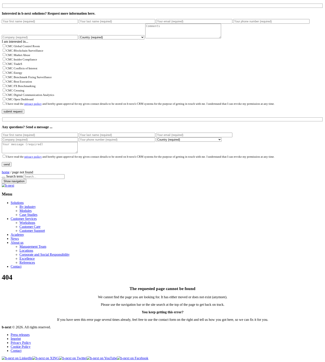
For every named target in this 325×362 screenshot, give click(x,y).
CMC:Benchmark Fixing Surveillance (29, 77)
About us (17, 242)
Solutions (17, 203)
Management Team (32, 246)
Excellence (27, 258)
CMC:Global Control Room (23, 46)
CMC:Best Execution (19, 81)
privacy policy (33, 103)
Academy (17, 234)
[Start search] (3, 177)
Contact (16, 266)
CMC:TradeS (14, 64)
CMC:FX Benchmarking (21, 86)
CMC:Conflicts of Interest (21, 68)
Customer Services (24, 219)
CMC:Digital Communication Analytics (30, 95)
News (15, 238)
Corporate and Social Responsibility (44, 254)
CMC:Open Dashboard (20, 99)
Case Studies (28, 215)
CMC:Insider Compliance (21, 59)
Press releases (20, 335)
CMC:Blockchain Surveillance (24, 50)
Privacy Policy (21, 343)
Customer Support (32, 230)
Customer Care (29, 226)
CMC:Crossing (15, 90)
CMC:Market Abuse (18, 55)
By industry (27, 207)
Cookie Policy (21, 346)
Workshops (27, 223)
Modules (25, 211)
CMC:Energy (14, 72)
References (27, 262)
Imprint (16, 339)
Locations (26, 250)
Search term (14, 176)
